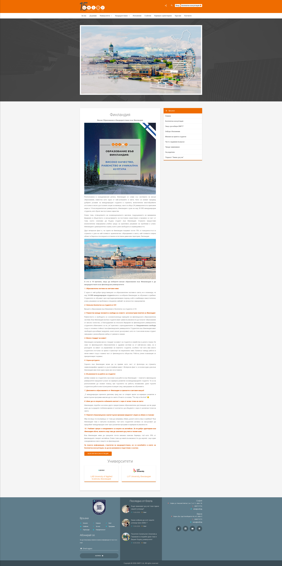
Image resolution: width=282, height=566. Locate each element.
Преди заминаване (172, 147)
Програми (111, 526)
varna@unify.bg (197, 522)
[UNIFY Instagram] (185, 528)
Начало (85, 523)
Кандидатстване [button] (121, 16)
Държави (93, 16)
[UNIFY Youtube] (192, 528)
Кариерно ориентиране (163, 16)
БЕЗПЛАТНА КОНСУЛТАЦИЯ (98, 453)
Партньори (86, 530)
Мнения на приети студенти (175, 137)
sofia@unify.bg (197, 509)
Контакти (187, 16)
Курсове (178, 16)
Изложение (137, 16)
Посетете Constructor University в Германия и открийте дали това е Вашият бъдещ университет (144, 536)
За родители (170, 152)
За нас (83, 16)
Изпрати (98, 556)
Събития (148, 16)
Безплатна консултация (190, 5)
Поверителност (100, 530)
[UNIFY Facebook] (178, 528)
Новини (168, 116)
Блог (109, 523)
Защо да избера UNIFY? (174, 126)
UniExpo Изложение (172, 131)
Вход (177, 5)
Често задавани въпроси (174, 142)
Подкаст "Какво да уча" (174, 157)
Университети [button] (105, 16)
